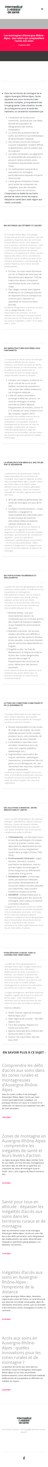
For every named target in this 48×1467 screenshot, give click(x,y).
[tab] (24, 85)
